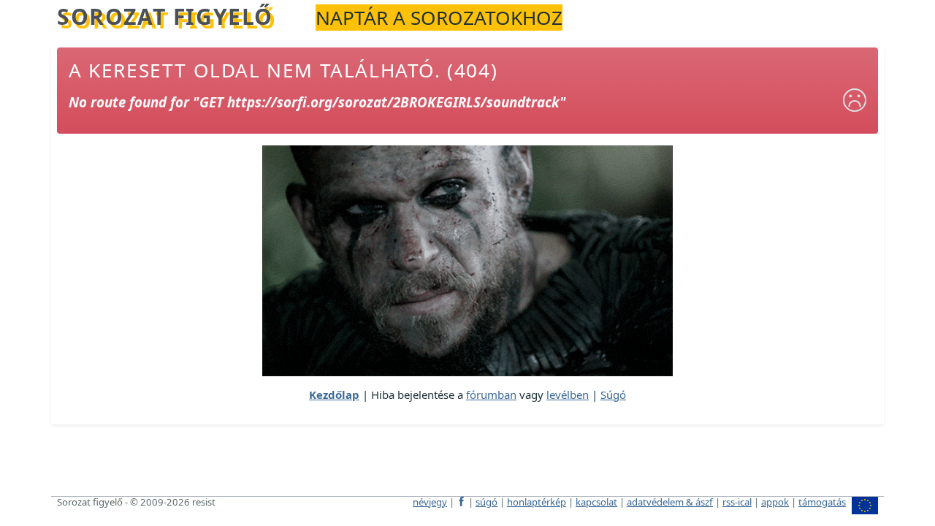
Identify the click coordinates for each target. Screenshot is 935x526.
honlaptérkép (536, 501)
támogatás (822, 501)
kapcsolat (596, 501)
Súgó (613, 394)
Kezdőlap (334, 394)
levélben (567, 394)
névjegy (430, 501)
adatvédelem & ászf (670, 501)
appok (775, 501)
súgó (486, 501)
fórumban (491, 394)
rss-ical (737, 501)
